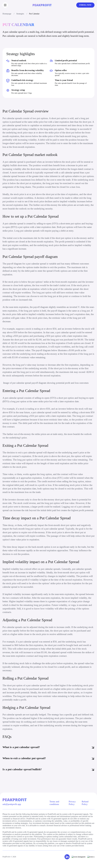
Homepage (7, 14)
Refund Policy (85, 802)
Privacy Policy (72, 802)
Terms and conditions (54, 802)
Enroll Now (85, 5)
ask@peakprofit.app (12, 804)
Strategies (20, 14)
